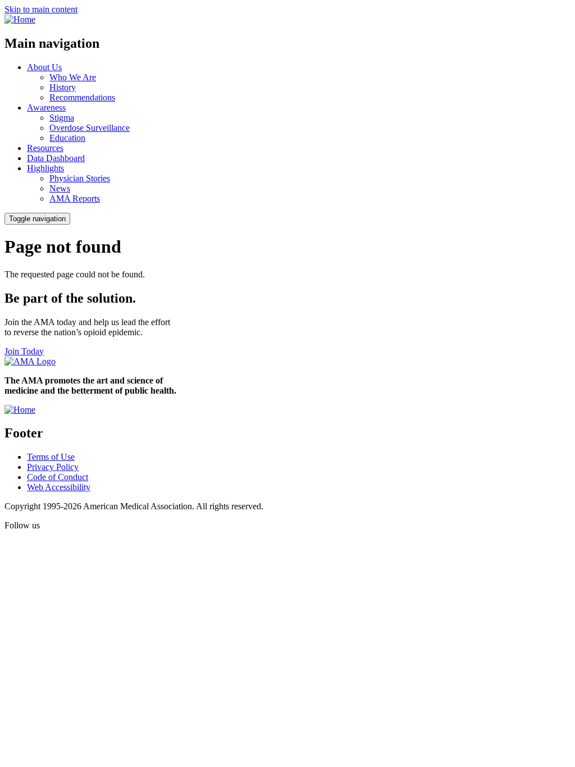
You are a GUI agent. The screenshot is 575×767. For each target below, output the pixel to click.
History (62, 87)
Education (67, 138)
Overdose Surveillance (89, 128)
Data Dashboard (56, 158)
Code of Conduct (57, 477)
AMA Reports (74, 198)
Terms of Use (51, 457)
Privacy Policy (53, 467)
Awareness (46, 107)
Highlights (45, 168)
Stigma (61, 117)
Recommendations (82, 97)
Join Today (24, 351)
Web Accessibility (58, 487)
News (59, 188)
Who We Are (72, 77)
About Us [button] (44, 67)
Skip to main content (40, 9)
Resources (45, 148)
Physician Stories (79, 178)
